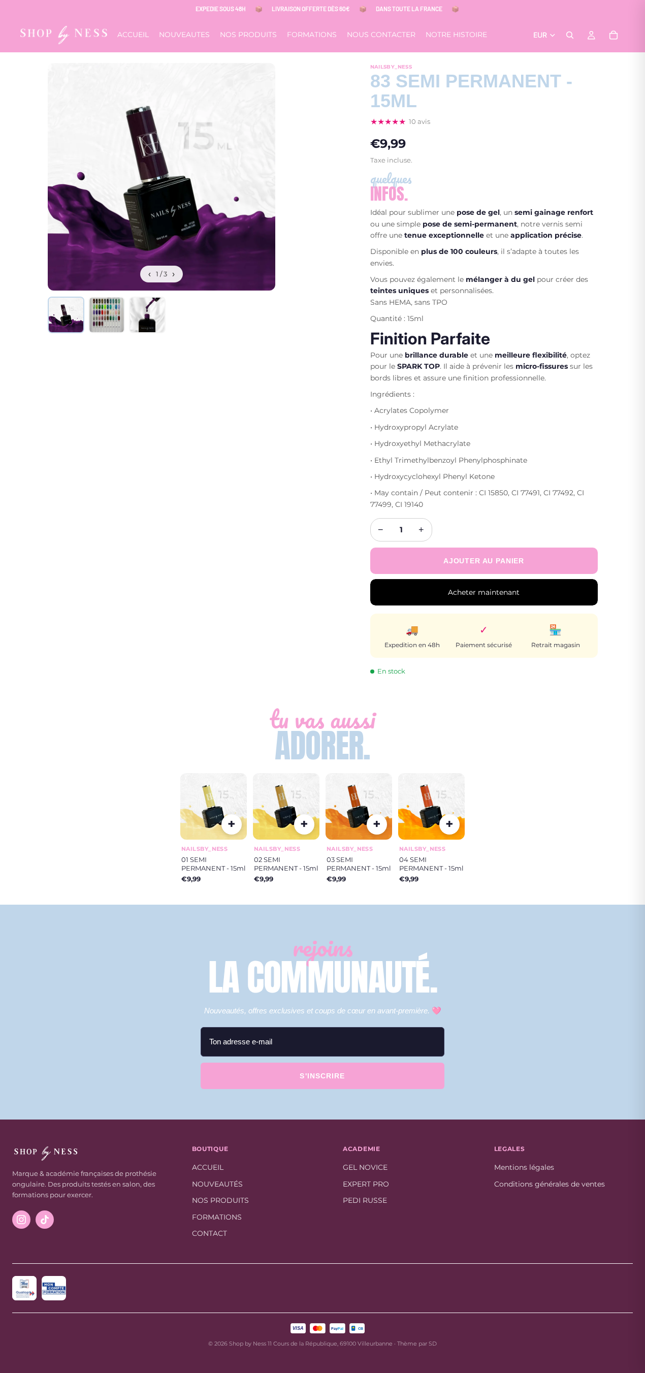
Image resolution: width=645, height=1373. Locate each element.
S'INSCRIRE (322, 1076)
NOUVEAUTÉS (217, 1184)
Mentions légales (524, 1167)
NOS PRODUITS (220, 1200)
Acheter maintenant (484, 592)
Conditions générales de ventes (549, 1184)
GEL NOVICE (365, 1167)
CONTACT (209, 1233)
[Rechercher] (570, 35)
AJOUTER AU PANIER (483, 561)
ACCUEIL (207, 1167)
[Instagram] (21, 1219)
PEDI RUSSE (365, 1200)
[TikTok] (45, 1219)
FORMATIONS (217, 1217)
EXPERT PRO (366, 1184)
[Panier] (613, 35)
